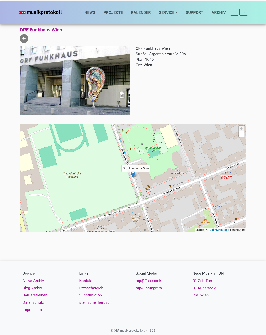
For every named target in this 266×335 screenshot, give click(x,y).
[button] (133, 174)
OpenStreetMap (219, 230)
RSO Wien (200, 295)
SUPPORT (194, 12)
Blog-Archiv (32, 288)
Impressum (32, 310)
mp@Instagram (149, 288)
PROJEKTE (113, 12)
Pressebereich (91, 288)
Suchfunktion (90, 295)
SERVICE (166, 12)
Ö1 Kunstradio (204, 288)
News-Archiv (33, 281)
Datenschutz (33, 302)
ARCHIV (219, 12)
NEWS (89, 12)
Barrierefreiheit (35, 295)
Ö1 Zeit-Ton (202, 281)
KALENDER (141, 12)
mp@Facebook (148, 281)
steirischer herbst (94, 302)
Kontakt (85, 281)
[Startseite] (47, 12)
